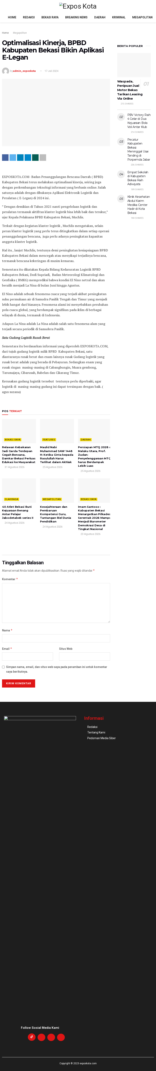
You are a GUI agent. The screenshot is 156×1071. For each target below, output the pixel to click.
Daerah (99, 17)
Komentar (10, 579)
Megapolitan (142, 17)
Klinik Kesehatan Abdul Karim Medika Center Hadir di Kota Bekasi (138, 204)
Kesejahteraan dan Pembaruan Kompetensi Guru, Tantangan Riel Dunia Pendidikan (55, 514)
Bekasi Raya (49, 17)
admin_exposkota (24, 70)
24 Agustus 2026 (14, 522)
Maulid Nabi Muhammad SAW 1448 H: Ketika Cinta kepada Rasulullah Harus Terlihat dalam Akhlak (56, 455)
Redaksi (29, 17)
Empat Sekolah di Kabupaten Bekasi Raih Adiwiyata (137, 178)
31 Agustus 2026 (14, 467)
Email (7, 649)
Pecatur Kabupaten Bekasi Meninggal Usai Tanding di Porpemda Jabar (138, 149)
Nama (7, 630)
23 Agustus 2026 (90, 534)
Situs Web (65, 648)
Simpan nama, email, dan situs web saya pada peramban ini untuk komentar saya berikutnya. (56, 669)
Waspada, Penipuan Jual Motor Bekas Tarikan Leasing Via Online (130, 89)
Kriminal (119, 17)
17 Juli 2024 (51, 70)
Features (49, 439)
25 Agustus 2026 (52, 467)
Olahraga (11, 499)
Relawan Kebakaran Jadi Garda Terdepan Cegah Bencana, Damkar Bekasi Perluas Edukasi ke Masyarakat (19, 455)
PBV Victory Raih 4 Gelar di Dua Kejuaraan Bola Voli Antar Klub (139, 121)
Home (12, 17)
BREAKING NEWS (76, 17)
